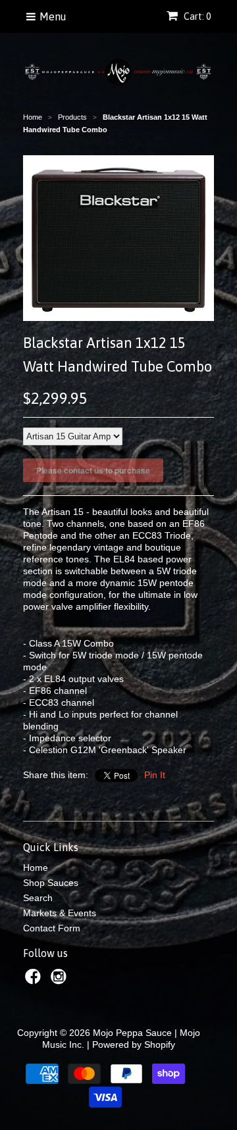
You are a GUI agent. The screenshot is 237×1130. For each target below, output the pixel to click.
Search (38, 898)
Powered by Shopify (133, 1044)
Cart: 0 (196, 16)
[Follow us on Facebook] (35, 980)
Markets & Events (59, 913)
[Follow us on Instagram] (60, 980)
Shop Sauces (50, 882)
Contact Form (51, 928)
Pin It (154, 775)
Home (35, 867)
